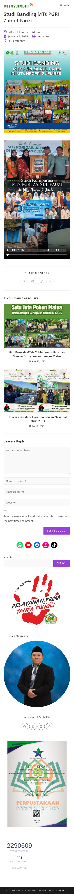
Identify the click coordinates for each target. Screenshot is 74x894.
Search (8, 557)
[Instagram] (32, 726)
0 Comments (17, 40)
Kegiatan (43, 36)
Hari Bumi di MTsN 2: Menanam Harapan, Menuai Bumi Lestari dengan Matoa (37, 354)
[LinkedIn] (41, 726)
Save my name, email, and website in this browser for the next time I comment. (36, 518)
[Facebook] (24, 726)
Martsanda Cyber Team (55, 890)
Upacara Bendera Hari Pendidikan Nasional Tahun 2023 (37, 419)
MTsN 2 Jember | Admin (24, 32)
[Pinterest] (49, 726)
